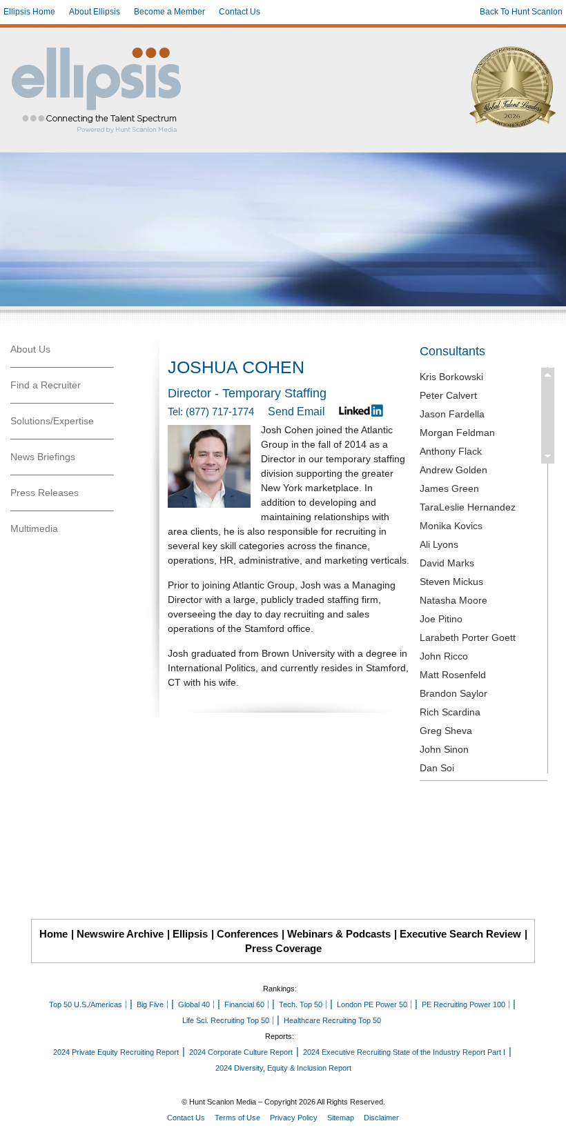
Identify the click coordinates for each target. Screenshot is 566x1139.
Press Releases (44, 492)
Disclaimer (381, 1117)
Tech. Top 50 (300, 1004)
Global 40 (194, 1004)
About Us (30, 349)
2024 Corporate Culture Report (241, 1052)
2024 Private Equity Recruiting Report (116, 1052)
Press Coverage (283, 948)
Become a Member (169, 12)
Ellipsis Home (29, 12)
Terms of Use (237, 1117)
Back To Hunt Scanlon (521, 12)
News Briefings (42, 456)
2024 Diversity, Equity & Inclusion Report (283, 1068)
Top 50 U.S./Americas (85, 1004)
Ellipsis (190, 934)
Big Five (150, 1004)
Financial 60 (244, 1004)
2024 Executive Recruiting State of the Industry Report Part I (404, 1052)
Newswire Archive (120, 934)
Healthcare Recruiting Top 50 (332, 1020)
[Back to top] (546, 1119)
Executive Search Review (460, 934)
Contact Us (239, 12)
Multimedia (34, 528)
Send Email (296, 411)
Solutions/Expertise (52, 420)
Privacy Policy (294, 1117)
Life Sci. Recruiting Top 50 (225, 1020)
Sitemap (340, 1117)
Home (53, 934)
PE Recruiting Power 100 (463, 1004)
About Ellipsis (94, 12)
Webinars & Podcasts (339, 934)
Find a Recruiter (45, 384)
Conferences (247, 934)
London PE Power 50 (372, 1004)
